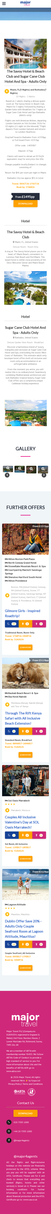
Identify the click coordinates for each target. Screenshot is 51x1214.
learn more (25, 647)
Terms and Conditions (33, 1083)
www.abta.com (13, 1071)
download (25, 203)
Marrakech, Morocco (20, 810)
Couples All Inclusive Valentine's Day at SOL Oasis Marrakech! (22, 822)
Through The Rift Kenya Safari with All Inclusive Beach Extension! (23, 718)
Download (25, 1113)
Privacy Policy (14, 1083)
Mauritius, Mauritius (20, 914)
